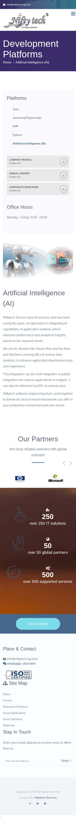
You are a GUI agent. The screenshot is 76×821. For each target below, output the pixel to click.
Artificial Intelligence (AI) (29, 143)
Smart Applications (14, 712)
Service (7, 700)
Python (17, 134)
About (6, 694)
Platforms (9, 725)
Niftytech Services (46, 797)
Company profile (20, 161)
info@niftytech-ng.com (18, 4)
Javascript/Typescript (27, 117)
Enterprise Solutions (15, 706)
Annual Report (19, 175)
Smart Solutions (12, 719)
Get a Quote (38, 624)
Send (65, 760)
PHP (15, 126)
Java (16, 109)
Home (7, 62)
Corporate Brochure (23, 189)
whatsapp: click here (20, 663)
